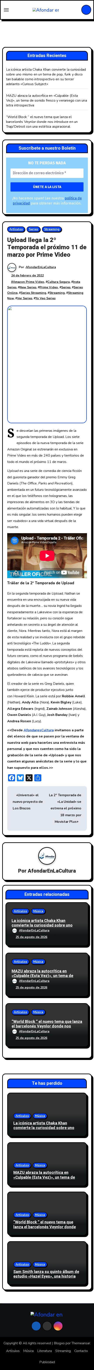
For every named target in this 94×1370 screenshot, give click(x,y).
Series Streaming (33, 293)
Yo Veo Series (45, 298)
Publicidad (47, 1362)
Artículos (16, 229)
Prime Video (49, 287)
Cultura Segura (58, 282)
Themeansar (80, 1343)
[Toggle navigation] (6, 10)
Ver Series (24, 298)
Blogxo (59, 1343)
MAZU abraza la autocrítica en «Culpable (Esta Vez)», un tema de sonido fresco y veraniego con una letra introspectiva (46, 100)
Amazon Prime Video (28, 282)
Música (38, 911)
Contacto (81, 1350)
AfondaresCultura (39, 730)
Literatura (44, 1350)
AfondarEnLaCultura (41, 267)
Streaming (51, 229)
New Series (28, 287)
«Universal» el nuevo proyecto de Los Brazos (28, 802)
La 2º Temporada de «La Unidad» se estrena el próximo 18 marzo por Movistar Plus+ (65, 808)
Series (33, 229)
